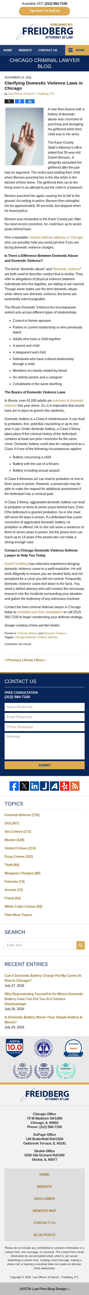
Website (25, 50)
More (80, 50)
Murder (14, 840)
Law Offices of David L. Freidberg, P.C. (55, 1277)
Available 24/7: (44, 7)
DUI (12, 823)
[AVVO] (54, 786)
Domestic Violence (55, 633)
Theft (12, 865)
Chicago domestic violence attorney (36, 637)
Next (41, 660)
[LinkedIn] (34, 786)
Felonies (15, 881)
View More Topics (18, 915)
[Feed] (74, 786)
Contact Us (44, 1223)
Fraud (12, 898)
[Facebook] (14, 786)
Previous (13, 660)
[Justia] (44, 786)
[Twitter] (24, 786)
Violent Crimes (20, 848)
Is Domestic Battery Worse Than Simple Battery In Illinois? (44, 1019)
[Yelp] (64, 786)
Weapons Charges (22, 873)
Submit (44, 765)
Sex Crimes (18, 831)
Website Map (44, 1211)
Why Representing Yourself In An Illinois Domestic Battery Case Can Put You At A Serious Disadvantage (44, 999)
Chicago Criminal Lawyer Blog (44, 32)
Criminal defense (28, 633)
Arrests (14, 890)
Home (7, 50)
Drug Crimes (19, 856)
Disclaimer (44, 1199)
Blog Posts (44, 1235)
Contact (47, 50)
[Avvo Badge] (73, 1048)
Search (80, 945)
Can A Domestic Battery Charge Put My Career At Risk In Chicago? (43, 978)
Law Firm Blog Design (43, 1289)
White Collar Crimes (23, 906)
